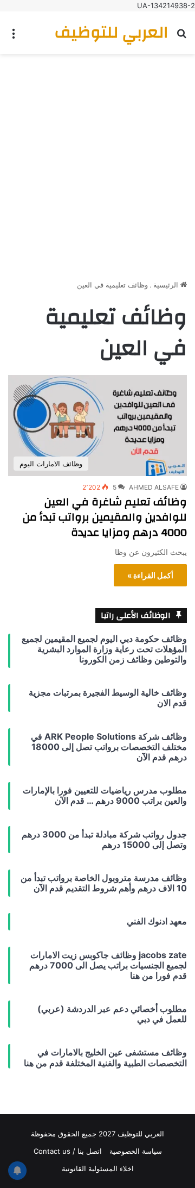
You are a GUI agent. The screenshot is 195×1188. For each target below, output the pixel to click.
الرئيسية (166, 284)
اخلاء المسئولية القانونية (98, 1168)
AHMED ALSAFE (154, 487)
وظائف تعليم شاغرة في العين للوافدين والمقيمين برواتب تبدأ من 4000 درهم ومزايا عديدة (105, 517)
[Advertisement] (97, 162)
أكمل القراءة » (150, 575)
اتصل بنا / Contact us (68, 1151)
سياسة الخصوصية (135, 1151)
